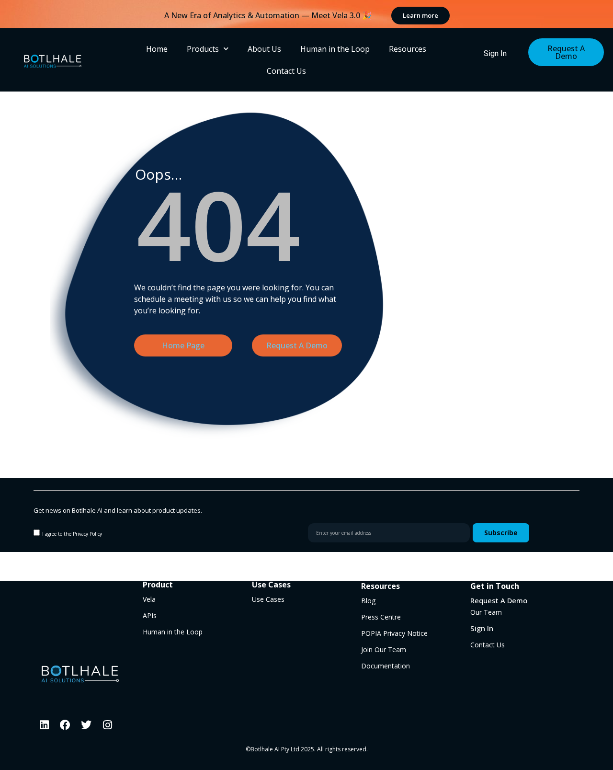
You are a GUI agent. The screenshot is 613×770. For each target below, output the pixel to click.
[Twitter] (86, 725)
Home (157, 49)
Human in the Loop (335, 49)
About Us (264, 49)
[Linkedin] (44, 725)
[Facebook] (65, 725)
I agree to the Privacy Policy (72, 533)
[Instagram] (107, 725)
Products (203, 49)
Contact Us (286, 71)
